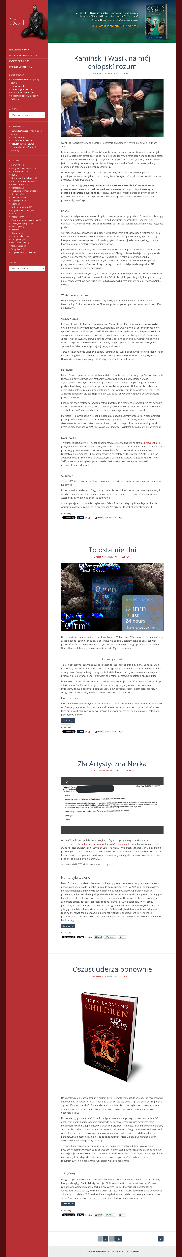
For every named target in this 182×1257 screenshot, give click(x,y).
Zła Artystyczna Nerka (21, 89)
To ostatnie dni (18, 86)
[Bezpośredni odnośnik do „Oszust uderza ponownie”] (112, 1036)
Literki (14, 203)
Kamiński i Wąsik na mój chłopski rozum (112, 62)
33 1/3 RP (15, 165)
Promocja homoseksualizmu (24, 220)
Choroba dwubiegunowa (22, 181)
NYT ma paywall (120, 844)
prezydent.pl (150, 442)
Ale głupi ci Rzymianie (21, 168)
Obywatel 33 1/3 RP (20, 210)
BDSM (14, 174)
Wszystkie (15, 249)
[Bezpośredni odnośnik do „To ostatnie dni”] (112, 596)
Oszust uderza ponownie (22, 92)
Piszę (13, 213)
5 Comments (128, 771)
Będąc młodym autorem (22, 178)
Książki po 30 (17, 200)
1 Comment (125, 557)
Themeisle (136, 1251)
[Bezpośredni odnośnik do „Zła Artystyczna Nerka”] (112, 805)
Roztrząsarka (17, 236)
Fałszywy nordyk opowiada (23, 191)
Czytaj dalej (67, 720)
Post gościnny (17, 216)
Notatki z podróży (19, 207)
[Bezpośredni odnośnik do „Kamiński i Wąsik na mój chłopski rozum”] (112, 107)
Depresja (15, 187)
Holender (15, 194)
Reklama (15, 229)
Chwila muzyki (17, 184)
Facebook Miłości (19, 61)
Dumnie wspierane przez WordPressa (99, 1251)
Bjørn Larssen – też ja (23, 55)
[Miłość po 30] (27, 23)
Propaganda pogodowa (22, 223)
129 (118, 1238)
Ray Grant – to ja (19, 49)
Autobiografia (17, 171)
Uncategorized (18, 242)
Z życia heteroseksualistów (23, 252)
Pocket (89, 518)
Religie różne (17, 233)
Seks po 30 (16, 239)
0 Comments (126, 73)
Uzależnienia (17, 246)
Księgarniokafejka (20, 67)
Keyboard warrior (19, 197)
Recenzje (15, 226)
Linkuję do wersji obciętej (94, 844)
